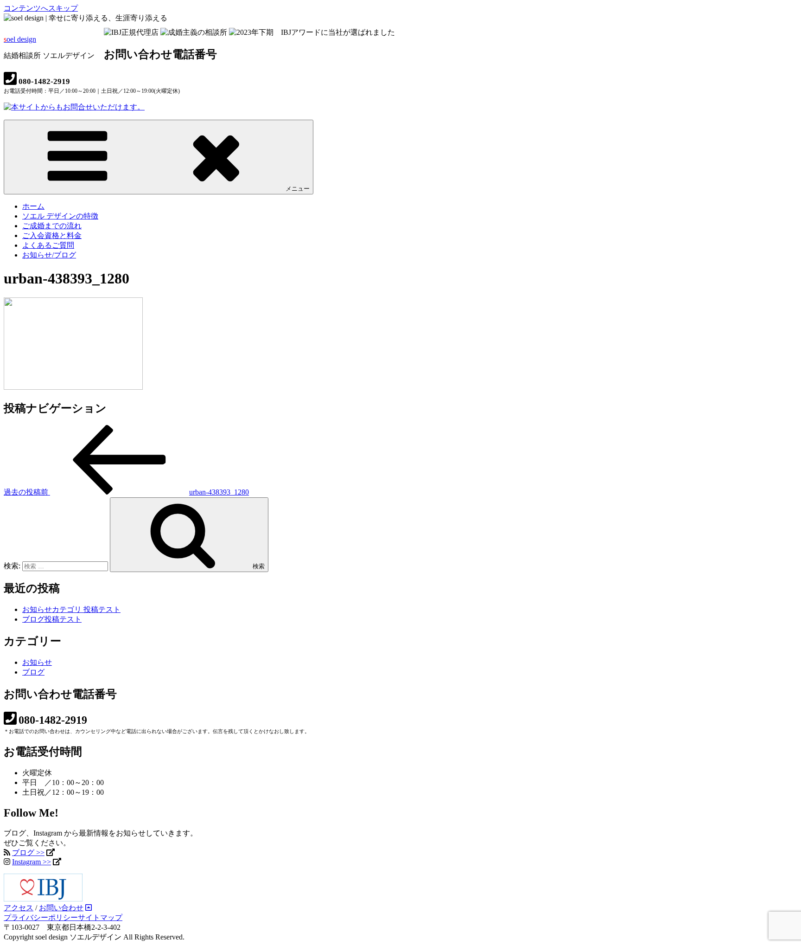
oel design (20, 39)
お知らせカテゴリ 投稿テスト (71, 609)
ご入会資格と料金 (52, 235)
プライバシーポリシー (41, 917)
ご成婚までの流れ (52, 226)
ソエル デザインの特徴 (60, 216)
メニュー (298, 188)
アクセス (18, 908)
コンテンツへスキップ (41, 8)
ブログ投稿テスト (52, 619)
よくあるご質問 (48, 245)
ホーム (33, 206)
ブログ (33, 672)
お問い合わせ (61, 908)
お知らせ (37, 662)
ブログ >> (28, 852)
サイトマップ (100, 917)
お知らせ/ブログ (49, 255)
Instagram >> (31, 862)
